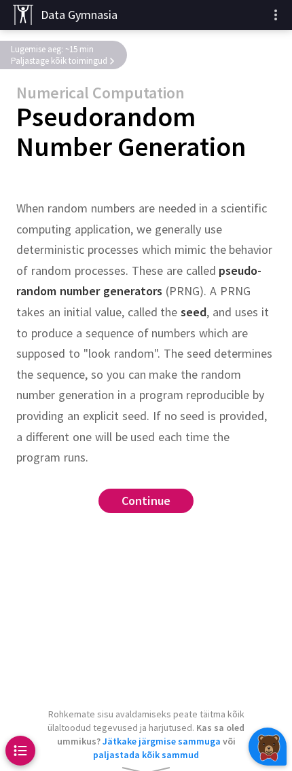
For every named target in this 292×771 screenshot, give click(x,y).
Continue (146, 500)
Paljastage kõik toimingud (59, 61)
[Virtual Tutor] (268, 747)
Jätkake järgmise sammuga (162, 741)
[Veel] (275, 15)
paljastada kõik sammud (146, 755)
